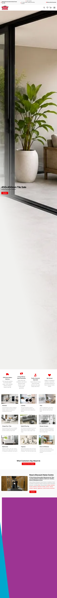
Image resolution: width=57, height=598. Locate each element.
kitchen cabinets (51, 485)
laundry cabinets (33, 486)
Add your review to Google (28, 463)
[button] (14, 483)
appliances (40, 488)
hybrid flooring (46, 488)
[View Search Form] (44, 7)
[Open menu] (54, 7)
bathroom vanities (41, 486)
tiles (39, 485)
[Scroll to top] (54, 593)
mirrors (47, 486)
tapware (35, 488)
